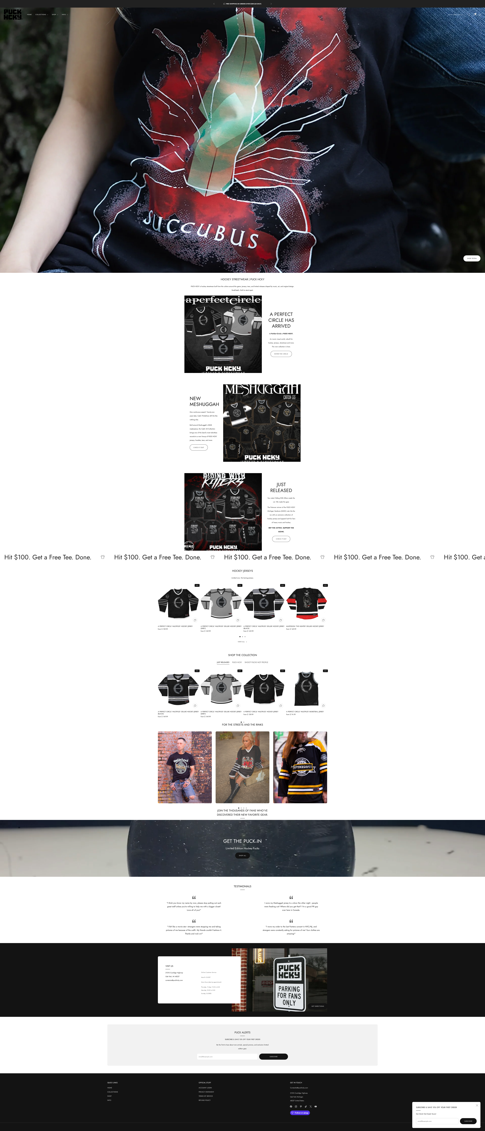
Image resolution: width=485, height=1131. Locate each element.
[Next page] (327, 603)
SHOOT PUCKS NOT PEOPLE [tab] (256, 662)
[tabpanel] (242, 695)
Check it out (198, 447)
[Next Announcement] (271, 3)
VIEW (242, 776)
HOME (29, 15)
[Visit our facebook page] (291, 1106)
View (185, 776)
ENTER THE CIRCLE (281, 354)
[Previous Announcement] (214, 3)
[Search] (469, 14)
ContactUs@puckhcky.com (299, 1088)
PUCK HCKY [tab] (237, 662)
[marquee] (242, 557)
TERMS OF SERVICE (206, 1096)
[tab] (239, 636)
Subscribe (468, 1121)
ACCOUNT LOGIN (205, 1088)
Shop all (242, 856)
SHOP (109, 1096)
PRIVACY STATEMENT (206, 1092)
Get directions (318, 1006)
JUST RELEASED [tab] (223, 662)
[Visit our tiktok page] (305, 1106)
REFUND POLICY (205, 1100)
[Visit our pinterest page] (300, 1106)
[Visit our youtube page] (315, 1106)
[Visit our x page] (310, 1106)
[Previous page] (158, 603)
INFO (109, 1100)
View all (241, 642)
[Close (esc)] (477, 1105)
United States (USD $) (455, 15)
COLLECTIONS (112, 1092)
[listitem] (242, 4)
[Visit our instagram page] (296, 1106)
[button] (237, 270)
